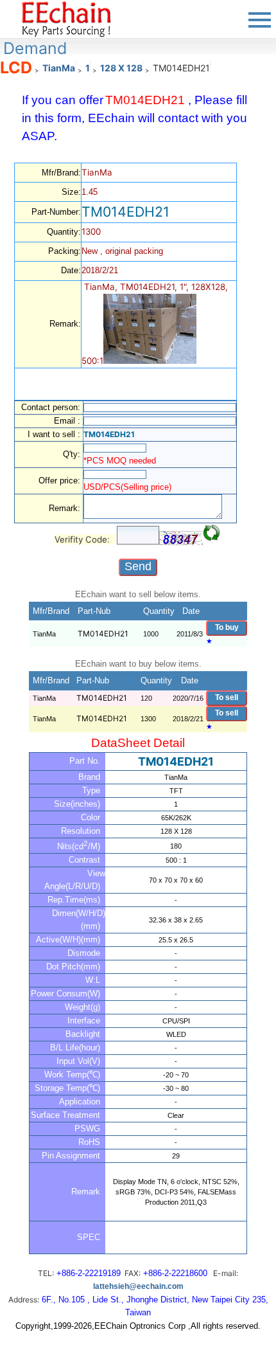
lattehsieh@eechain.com (138, 1286)
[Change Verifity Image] (211, 533)
